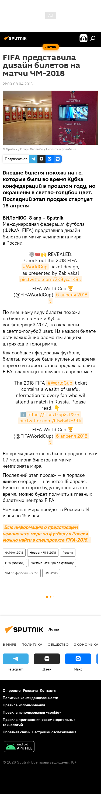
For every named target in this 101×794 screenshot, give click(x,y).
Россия (67, 552)
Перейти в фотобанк (61, 149)
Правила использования (24, 705)
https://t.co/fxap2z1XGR (53, 414)
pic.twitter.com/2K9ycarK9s (50, 279)
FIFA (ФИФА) (15, 563)
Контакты (48, 690)
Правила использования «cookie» (32, 712)
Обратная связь (16, 732)
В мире (9, 644)
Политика (32, 644)
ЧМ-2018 (51, 573)
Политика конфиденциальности (30, 697)
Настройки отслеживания (54, 732)
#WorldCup (35, 266)
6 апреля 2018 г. (68, 439)
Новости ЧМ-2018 (43, 552)
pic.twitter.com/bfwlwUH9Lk (50, 420)
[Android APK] (19, 747)
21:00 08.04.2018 (18, 83)
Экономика (86, 644)
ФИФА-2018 (14, 552)
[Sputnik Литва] (16, 40)
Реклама (30, 690)
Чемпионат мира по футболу (52, 563)
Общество (58, 644)
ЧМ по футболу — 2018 (21, 573)
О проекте (12, 690)
